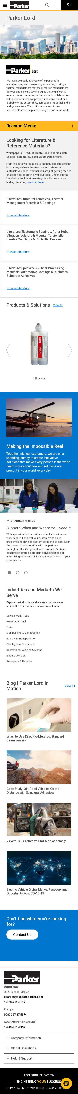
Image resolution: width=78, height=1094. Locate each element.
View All (70, 686)
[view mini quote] (69, 5)
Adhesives (39, 378)
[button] (66, 1083)
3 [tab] (26, 572)
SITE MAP (11, 1088)
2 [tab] (17, 572)
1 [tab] (9, 572)
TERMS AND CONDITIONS (58, 1088)
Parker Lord (20, 18)
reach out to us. (36, 182)
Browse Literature (18, 215)
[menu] (5, 5)
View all (58, 305)
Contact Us (22, 934)
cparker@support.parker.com (23, 996)
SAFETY (21, 1088)
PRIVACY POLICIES (36, 1088)
